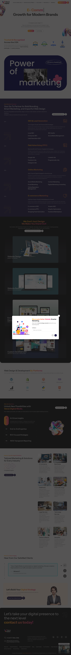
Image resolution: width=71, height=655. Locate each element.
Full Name (34, 327)
